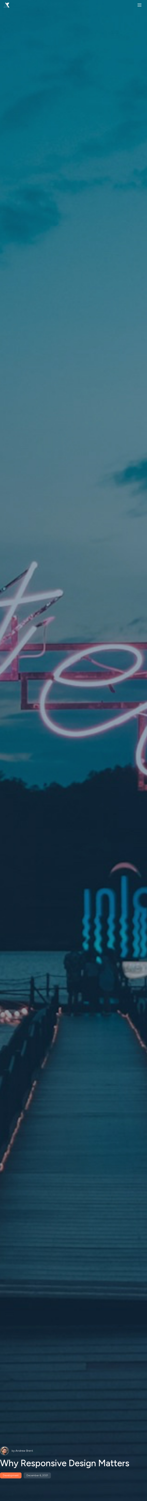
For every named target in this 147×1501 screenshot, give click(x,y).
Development (11, 1475)
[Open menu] (139, 5)
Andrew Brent (24, 1450)
